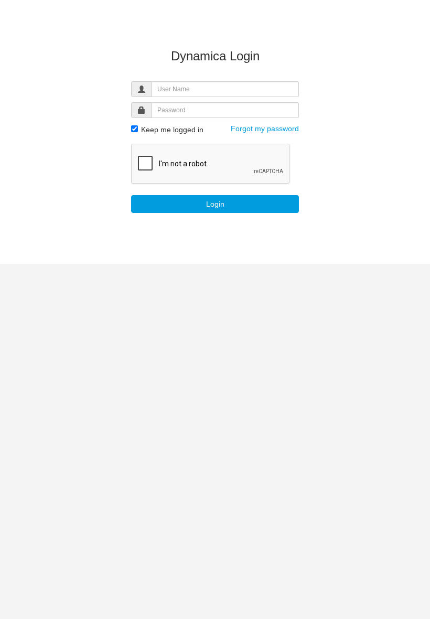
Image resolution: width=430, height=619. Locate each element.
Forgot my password (265, 128)
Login (215, 204)
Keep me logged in (171, 129)
